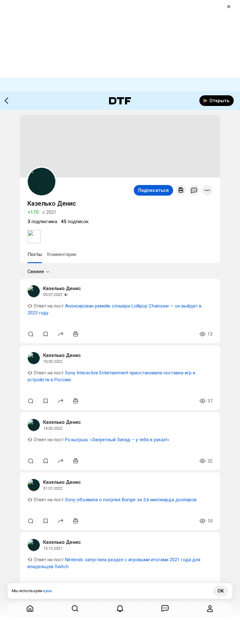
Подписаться (153, 190)
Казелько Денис (62, 288)
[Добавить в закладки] (45, 334)
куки (47, 590)
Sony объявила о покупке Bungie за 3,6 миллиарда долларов (131, 499)
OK (221, 591)
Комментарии (61, 254)
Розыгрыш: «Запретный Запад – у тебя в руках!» (117, 439)
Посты (35, 254)
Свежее (36, 271)
